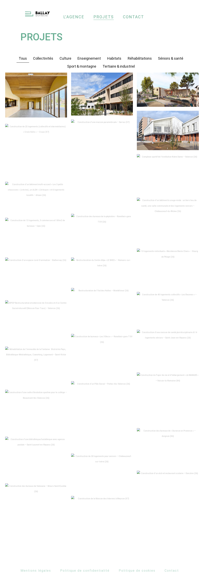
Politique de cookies (137, 570)
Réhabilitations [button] (140, 58)
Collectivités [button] (43, 58)
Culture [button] (65, 58)
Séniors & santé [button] (170, 58)
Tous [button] (23, 58)
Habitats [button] (114, 58)
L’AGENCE (73, 17)
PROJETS (103, 17)
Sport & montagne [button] (81, 66)
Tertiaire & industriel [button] (119, 66)
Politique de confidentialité (85, 570)
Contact (172, 570)
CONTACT (133, 17)
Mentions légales (36, 570)
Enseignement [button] (89, 58)
